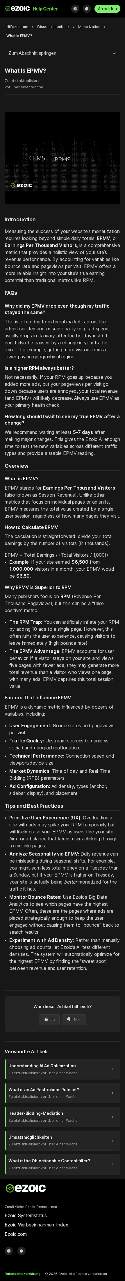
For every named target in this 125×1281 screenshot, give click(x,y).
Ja (49, 1019)
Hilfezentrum (17, 26)
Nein (74, 1019)
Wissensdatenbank (53, 26)
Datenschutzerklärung (22, 1274)
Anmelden (107, 8)
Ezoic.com (16, 1234)
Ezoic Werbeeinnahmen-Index (36, 1225)
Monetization (89, 26)
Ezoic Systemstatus (26, 1215)
